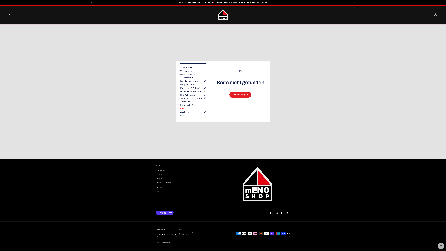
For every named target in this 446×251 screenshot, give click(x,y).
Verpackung (186, 71)
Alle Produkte (186, 67)
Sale (182, 109)
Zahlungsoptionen (163, 183)
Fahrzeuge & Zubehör (190, 88)
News (183, 116)
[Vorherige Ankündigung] (91, 2)
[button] (10, 14)
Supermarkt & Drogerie (191, 98)
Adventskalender (188, 74)
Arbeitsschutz (186, 78)
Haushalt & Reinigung (190, 92)
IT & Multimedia (187, 95)
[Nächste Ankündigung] (354, 2)
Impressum (160, 170)
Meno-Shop (166, 242)
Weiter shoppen (240, 95)
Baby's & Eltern (187, 85)
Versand (159, 178)
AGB (158, 166)
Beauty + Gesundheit (190, 81)
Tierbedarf (185, 102)
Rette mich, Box (187, 105)
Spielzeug (184, 112)
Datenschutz (161, 174)
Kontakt (159, 187)
